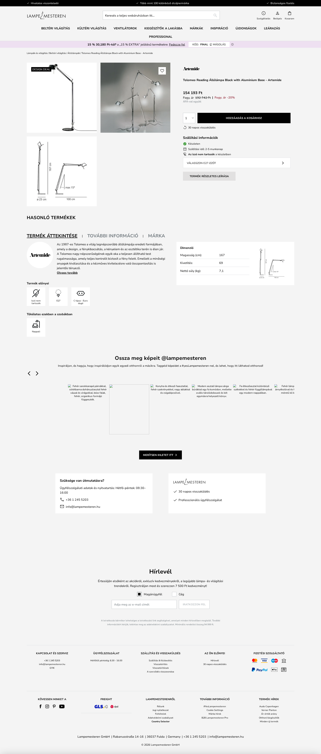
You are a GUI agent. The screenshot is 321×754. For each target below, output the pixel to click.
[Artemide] (201, 68)
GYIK (52, 667)
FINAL (209, 44)
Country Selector (161, 721)
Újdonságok (246, 28)
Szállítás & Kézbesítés (160, 660)
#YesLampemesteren (215, 706)
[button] (62, 171)
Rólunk (160, 706)
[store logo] (46, 15)
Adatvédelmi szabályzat (160, 717)
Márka (156, 236)
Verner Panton (269, 709)
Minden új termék (269, 721)
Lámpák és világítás (37, 52)
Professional (160, 37)
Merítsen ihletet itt (158, 455)
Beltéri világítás (57, 52)
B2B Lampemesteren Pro (215, 717)
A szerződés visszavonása (160, 671)
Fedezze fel (177, 44)
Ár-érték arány (269, 713)
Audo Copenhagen (269, 706)
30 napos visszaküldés (214, 664)
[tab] (55, 236)
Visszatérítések (161, 667)
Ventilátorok (125, 28)
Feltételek (160, 713)
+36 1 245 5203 (77, 499)
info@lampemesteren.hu (83, 506)
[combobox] (161, 15)
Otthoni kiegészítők (269, 717)
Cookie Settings (215, 709)
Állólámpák (74, 52)
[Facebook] (41, 706)
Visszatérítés (160, 664)
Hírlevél (215, 660)
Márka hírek (215, 713)
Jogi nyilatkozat (161, 709)
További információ (112, 236)
